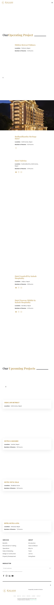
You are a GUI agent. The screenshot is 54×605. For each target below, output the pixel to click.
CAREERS (33, 596)
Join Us (30, 553)
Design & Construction (9, 553)
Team (30, 551)
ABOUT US (19, 596)
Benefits (5, 543)
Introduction (31, 543)
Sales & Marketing (8, 551)
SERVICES (28, 596)
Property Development (9, 556)
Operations (6, 548)
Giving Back (31, 556)
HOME (15, 596)
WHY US (23, 596)
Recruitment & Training (9, 546)
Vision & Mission (33, 546)
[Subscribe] (50, 568)
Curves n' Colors (33, 599)
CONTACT (38, 596)
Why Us (30, 548)
